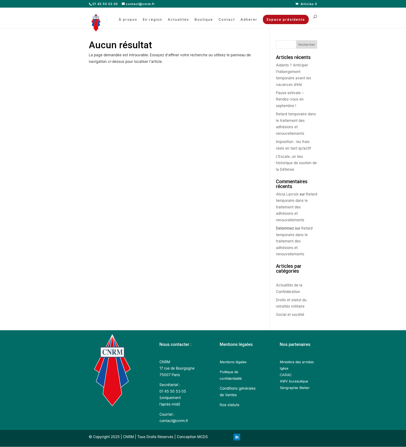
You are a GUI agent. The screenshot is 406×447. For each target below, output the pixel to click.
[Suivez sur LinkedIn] (236, 437)
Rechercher (306, 44)
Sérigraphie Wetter (295, 388)
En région (152, 20)
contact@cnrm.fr (173, 421)
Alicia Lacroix (287, 194)
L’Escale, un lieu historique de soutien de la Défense (296, 163)
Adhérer (248, 20)
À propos (128, 20)
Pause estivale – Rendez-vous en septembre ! (290, 99)
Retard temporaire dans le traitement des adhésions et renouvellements (296, 207)
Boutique (204, 20)
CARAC (286, 375)
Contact (226, 20)
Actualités (178, 20)
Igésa (284, 368)
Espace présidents (286, 19)
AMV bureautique (294, 381)
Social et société (290, 314)
